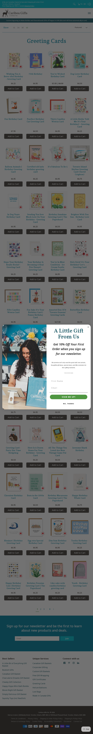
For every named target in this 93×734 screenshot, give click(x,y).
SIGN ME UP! (69, 397)
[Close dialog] (88, 327)
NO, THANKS (68, 404)
